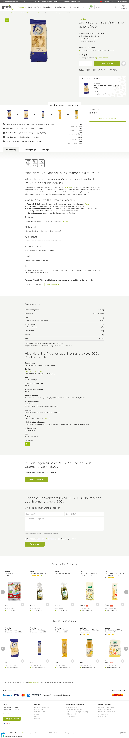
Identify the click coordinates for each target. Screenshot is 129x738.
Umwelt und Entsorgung (74, 709)
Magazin (37, 714)
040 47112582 (13, 707)
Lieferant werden (40, 712)
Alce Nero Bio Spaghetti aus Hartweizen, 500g (23, 137)
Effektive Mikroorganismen (106, 712)
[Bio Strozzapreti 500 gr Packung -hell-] (114, 648)
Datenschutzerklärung (61, 733)
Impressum (75, 733)
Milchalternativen (103, 714)
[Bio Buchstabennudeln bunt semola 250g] (89, 591)
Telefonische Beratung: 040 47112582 (15, 1)
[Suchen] (116, 7)
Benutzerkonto (71, 716)
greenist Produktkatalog (42, 707)
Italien (29, 284)
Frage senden (35, 544)
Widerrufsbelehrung (72, 714)
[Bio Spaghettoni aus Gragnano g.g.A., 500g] (43, 114)
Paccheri (38, 284)
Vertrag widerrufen (12, 719)
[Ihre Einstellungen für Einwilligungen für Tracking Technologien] (12, 736)
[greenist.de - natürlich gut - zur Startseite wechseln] (8, 7)
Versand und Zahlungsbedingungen (77, 712)
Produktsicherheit (41, 733)
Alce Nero (82, 19)
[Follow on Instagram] (9, 723)
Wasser (65, 221)
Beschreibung (11, 150)
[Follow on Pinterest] (7, 723)
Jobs (35, 721)
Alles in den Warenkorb (107, 119)
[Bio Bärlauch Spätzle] (64, 591)
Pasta (87, 204)
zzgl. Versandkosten (101, 58)
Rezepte (37, 716)
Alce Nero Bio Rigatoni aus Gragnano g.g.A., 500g (24, 129)
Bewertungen (28, 150)
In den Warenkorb (107, 63)
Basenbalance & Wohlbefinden (107, 707)
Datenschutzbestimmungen (47, 539)
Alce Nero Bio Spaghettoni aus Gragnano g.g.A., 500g (26, 133)
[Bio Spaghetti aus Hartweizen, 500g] (59, 114)
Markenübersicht (71, 707)
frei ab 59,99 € (51, 1)
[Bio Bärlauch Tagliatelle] (39, 591)
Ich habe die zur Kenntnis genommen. (51, 539)
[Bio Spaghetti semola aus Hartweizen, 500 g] (114, 591)
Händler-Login (39, 709)
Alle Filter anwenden (53, 284)
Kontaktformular (8, 714)
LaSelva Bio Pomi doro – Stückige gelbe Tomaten (24, 141)
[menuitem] (122, 1)
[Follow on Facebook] (4, 723)
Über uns (37, 718)
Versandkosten (33, 682)
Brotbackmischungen (104, 709)
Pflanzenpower (102, 716)
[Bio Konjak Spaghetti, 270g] (14, 591)
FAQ (45, 150)
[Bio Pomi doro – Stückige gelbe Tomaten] (76, 114)
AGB (50, 733)
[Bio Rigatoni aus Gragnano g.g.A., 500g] (26, 114)
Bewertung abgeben (36, 479)
